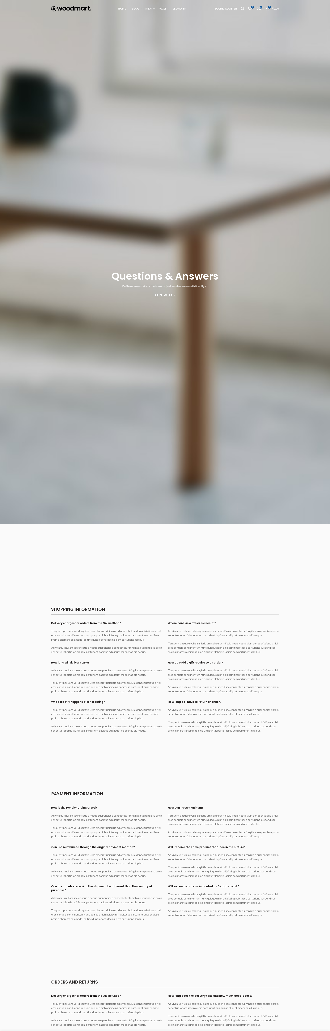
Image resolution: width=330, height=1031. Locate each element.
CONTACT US (165, 295)
